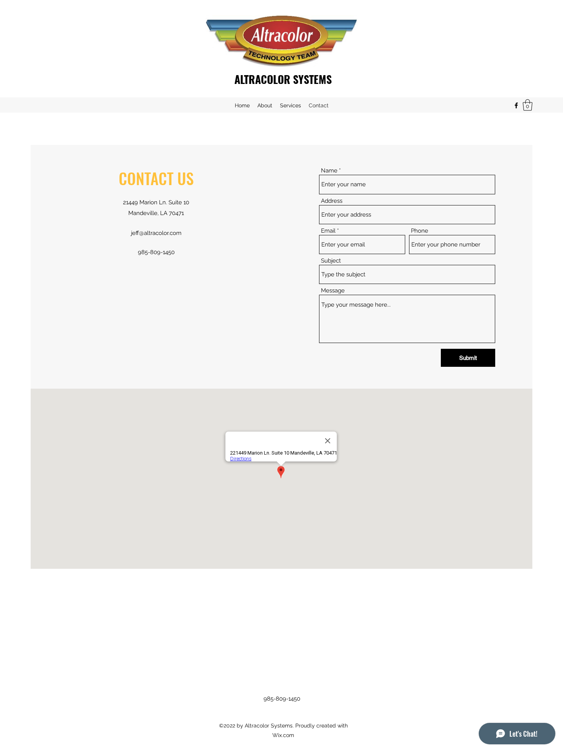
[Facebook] (516, 105)
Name (329, 171)
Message (333, 291)
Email (328, 231)
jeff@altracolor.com (156, 233)
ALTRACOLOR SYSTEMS (283, 79)
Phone (419, 231)
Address (331, 201)
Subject (331, 261)
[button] (527, 105)
